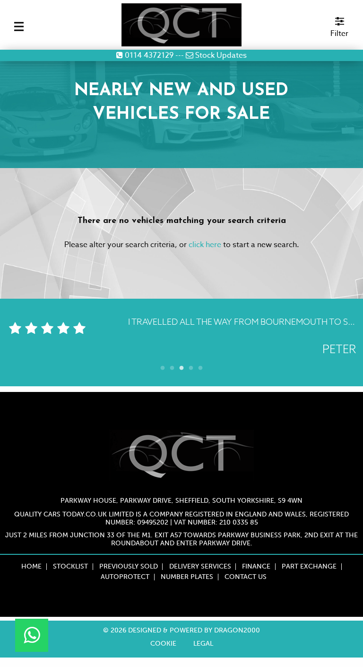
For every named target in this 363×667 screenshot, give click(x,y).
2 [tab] (172, 366)
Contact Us (246, 577)
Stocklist (70, 566)
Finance (256, 566)
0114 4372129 (148, 55)
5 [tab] (200, 366)
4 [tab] (191, 366)
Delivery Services (200, 566)
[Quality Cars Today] (182, 24)
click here (205, 244)
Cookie (163, 644)
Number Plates (187, 577)
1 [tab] (162, 366)
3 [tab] (181, 366)
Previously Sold (128, 566)
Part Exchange (309, 566)
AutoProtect (125, 577)
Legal (203, 644)
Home (31, 566)
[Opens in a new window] (31, 635)
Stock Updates (220, 55)
